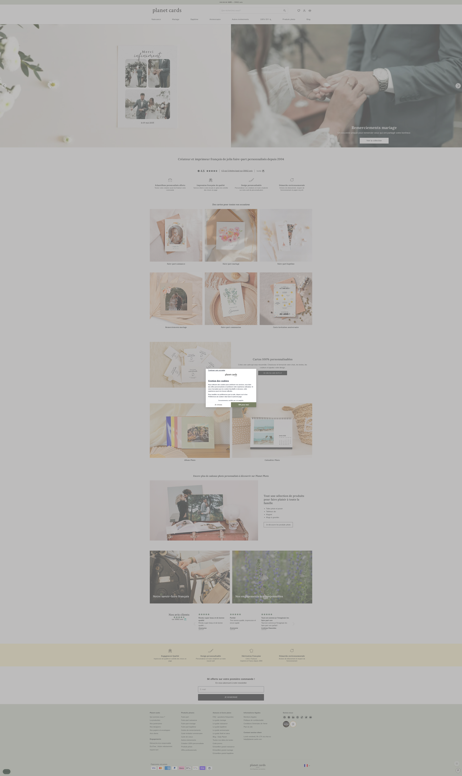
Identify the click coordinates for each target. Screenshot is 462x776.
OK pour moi (243, 405)
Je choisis (218, 405)
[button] (6, 771)
